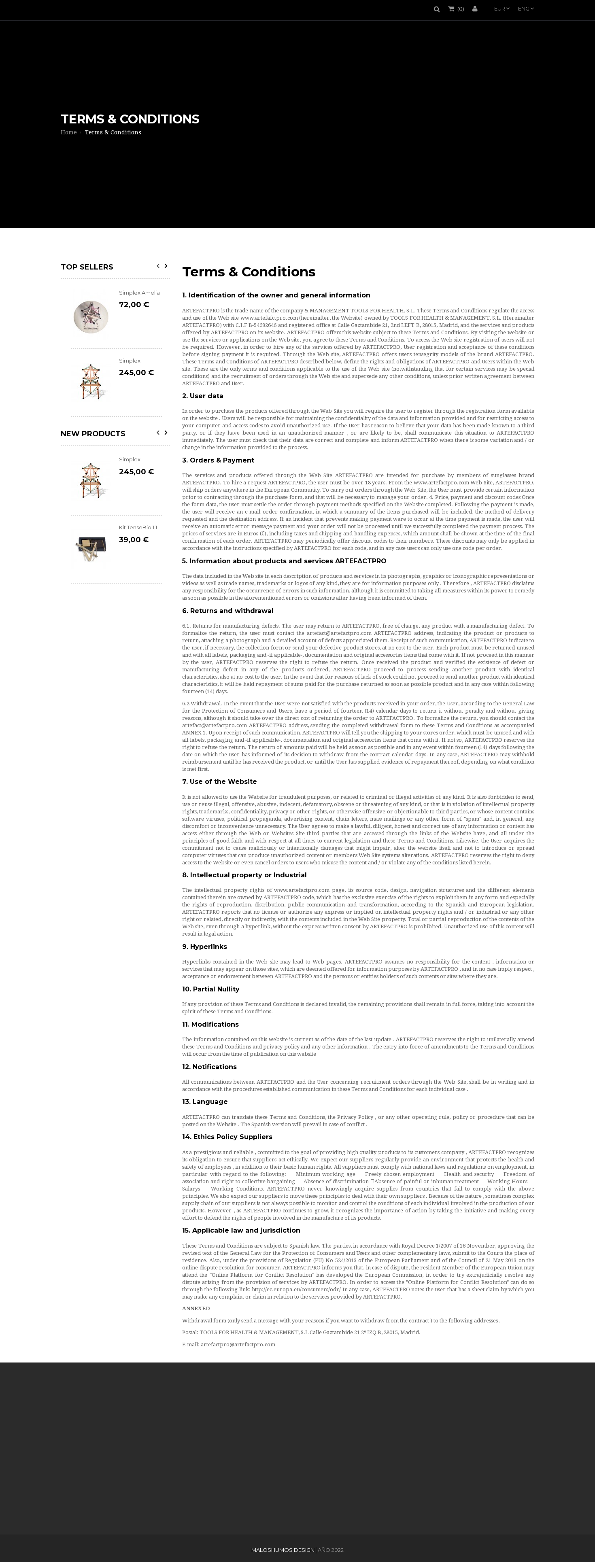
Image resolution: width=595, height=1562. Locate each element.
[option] (116, 353)
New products (93, 433)
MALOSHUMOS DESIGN (282, 1550)
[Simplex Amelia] (91, 314)
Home (69, 132)
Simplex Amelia (139, 292)
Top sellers (87, 267)
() (460, 8)
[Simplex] (91, 382)
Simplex (129, 360)
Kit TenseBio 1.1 (138, 527)
